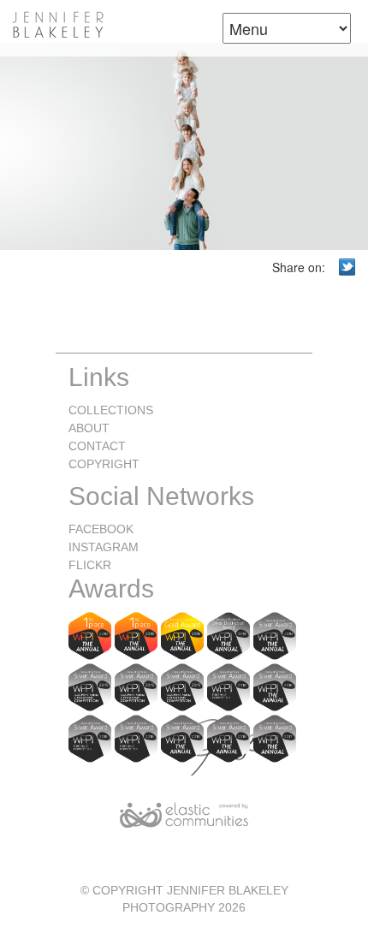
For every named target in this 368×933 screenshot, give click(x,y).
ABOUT (89, 428)
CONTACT (97, 446)
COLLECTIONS (110, 410)
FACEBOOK (101, 529)
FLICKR (89, 565)
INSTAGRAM (103, 547)
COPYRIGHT (103, 464)
